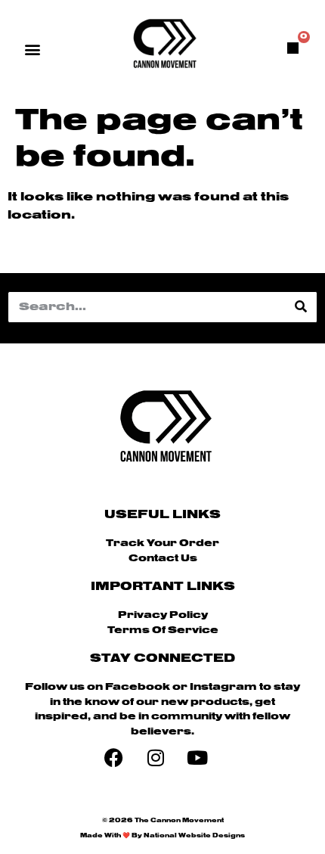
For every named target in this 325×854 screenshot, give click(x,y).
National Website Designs (194, 836)
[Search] (301, 307)
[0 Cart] (293, 48)
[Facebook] (114, 757)
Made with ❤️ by (112, 836)
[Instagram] (156, 757)
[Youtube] (197, 757)
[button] (32, 48)
